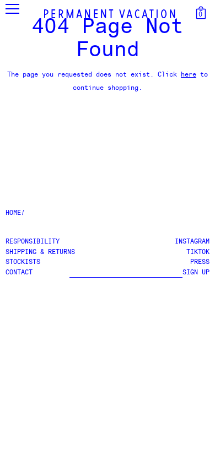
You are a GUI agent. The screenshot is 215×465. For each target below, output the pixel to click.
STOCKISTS (23, 262)
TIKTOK (197, 252)
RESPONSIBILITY (33, 242)
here (188, 75)
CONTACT (19, 272)
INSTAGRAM (192, 242)
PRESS (199, 262)
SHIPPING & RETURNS (40, 252)
